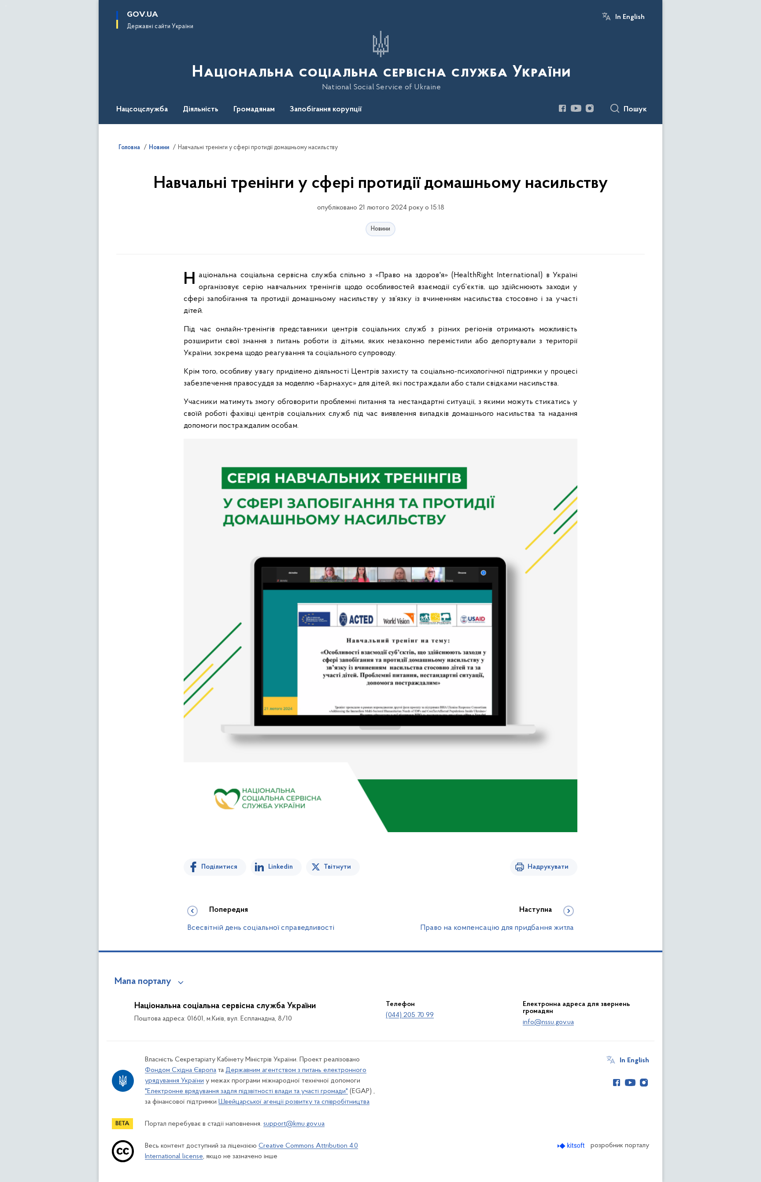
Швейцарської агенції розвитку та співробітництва (293, 1101)
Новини (380, 229)
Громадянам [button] (254, 110)
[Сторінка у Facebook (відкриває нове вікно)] (562, 108)
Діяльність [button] (200, 110)
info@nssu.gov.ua (548, 1022)
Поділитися (219, 866)
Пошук (635, 110)
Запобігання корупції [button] (326, 110)
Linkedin (280, 866)
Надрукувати (548, 866)
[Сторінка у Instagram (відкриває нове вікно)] (589, 108)
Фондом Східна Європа (180, 1070)
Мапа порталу (143, 982)
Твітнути (337, 866)
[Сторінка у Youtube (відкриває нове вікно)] (576, 108)
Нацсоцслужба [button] (142, 110)
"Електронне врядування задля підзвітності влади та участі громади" (246, 1091)
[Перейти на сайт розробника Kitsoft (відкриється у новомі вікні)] (572, 1145)
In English (630, 17)
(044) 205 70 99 (410, 1015)
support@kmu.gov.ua (294, 1123)
